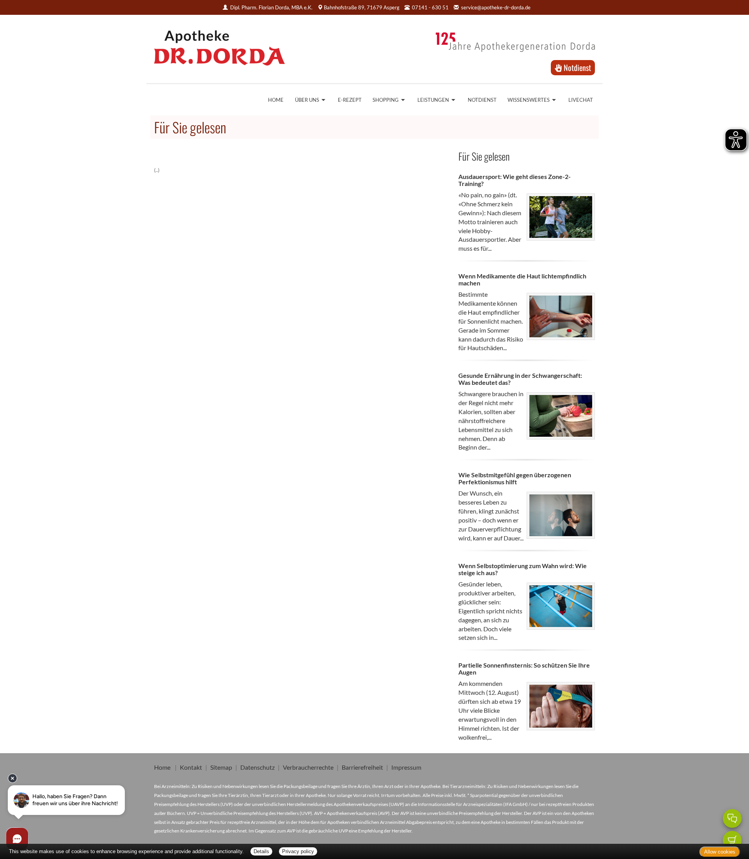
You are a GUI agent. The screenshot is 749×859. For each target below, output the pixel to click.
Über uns (307, 100)
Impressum (406, 767)
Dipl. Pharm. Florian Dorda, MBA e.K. (271, 7)
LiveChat (580, 100)
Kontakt (191, 767)
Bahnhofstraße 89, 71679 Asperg (361, 7)
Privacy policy (298, 851)
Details (261, 851)
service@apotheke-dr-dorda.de (496, 7)
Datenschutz (257, 767)
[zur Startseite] (219, 45)
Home (276, 100)
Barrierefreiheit (362, 767)
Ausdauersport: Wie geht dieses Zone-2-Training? (514, 180)
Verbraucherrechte (308, 767)
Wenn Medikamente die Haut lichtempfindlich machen (522, 279)
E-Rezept (350, 100)
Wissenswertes (529, 100)
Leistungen (433, 100)
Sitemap (221, 767)
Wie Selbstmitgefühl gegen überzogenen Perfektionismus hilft (514, 478)
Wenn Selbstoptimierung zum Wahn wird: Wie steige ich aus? (522, 569)
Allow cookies (719, 852)
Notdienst (576, 67)
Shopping (386, 100)
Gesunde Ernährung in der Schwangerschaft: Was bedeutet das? (520, 379)
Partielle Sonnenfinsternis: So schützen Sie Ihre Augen (524, 668)
